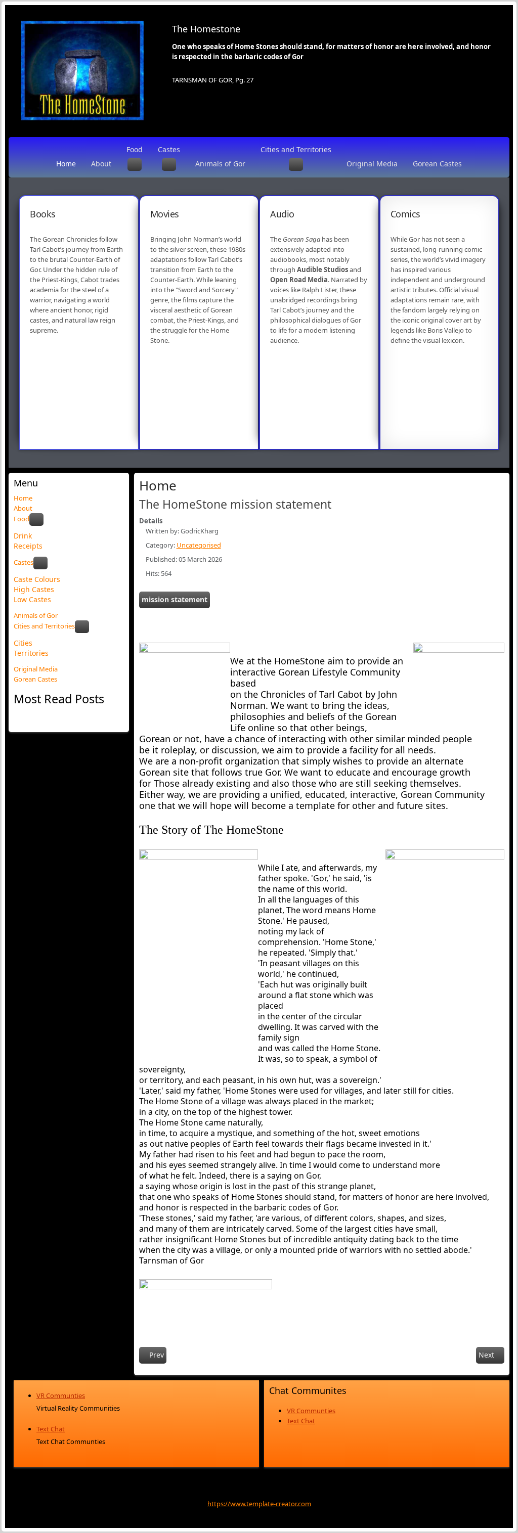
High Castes (34, 589)
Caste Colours (37, 579)
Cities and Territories (296, 149)
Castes (169, 149)
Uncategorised (199, 545)
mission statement (174, 599)
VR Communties (60, 1395)
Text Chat (50, 1428)
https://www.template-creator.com (259, 1503)
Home (66, 163)
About (101, 163)
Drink (23, 535)
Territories (31, 653)
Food (134, 149)
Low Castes (32, 599)
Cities (23, 643)
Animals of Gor (220, 163)
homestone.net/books (64, 376)
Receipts (28, 546)
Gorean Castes (437, 163)
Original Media (372, 163)
